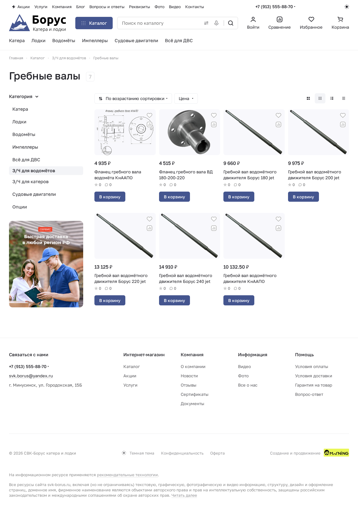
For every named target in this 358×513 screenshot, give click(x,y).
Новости (189, 375)
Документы (192, 403)
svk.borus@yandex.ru (31, 375)
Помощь (304, 354)
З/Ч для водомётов (33, 170)
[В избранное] (149, 115)
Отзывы (188, 384)
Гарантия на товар (313, 384)
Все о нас (247, 384)
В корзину (110, 196)
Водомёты (23, 134)
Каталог (131, 366)
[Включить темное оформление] (347, 6)
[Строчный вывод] (332, 98)
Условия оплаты (311, 366)
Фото (243, 375)
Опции (19, 207)
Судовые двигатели (34, 194)
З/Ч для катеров (30, 181)
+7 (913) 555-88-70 (274, 6)
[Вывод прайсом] (343, 98)
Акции (129, 375)
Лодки (19, 121)
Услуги (130, 384)
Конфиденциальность (182, 453)
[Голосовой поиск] (217, 23)
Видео (244, 366)
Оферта (217, 453)
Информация (252, 354)
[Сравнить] (149, 124)
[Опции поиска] (205, 23)
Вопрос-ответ (309, 394)
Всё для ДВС (26, 159)
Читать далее (184, 495)
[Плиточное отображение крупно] (308, 98)
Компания (192, 354)
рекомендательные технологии (127, 474)
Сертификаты (195, 394)
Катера (20, 109)
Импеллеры (25, 147)
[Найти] (231, 23)
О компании (193, 366)
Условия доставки (313, 375)
